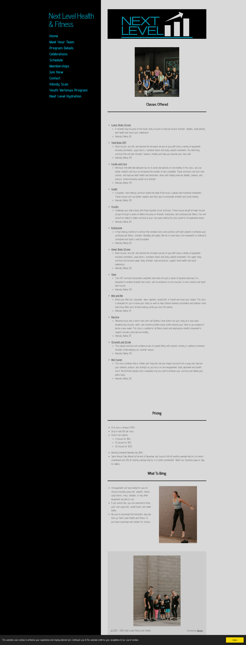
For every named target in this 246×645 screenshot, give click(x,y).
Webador (200, 630)
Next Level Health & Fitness (71, 19)
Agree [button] (235, 640)
